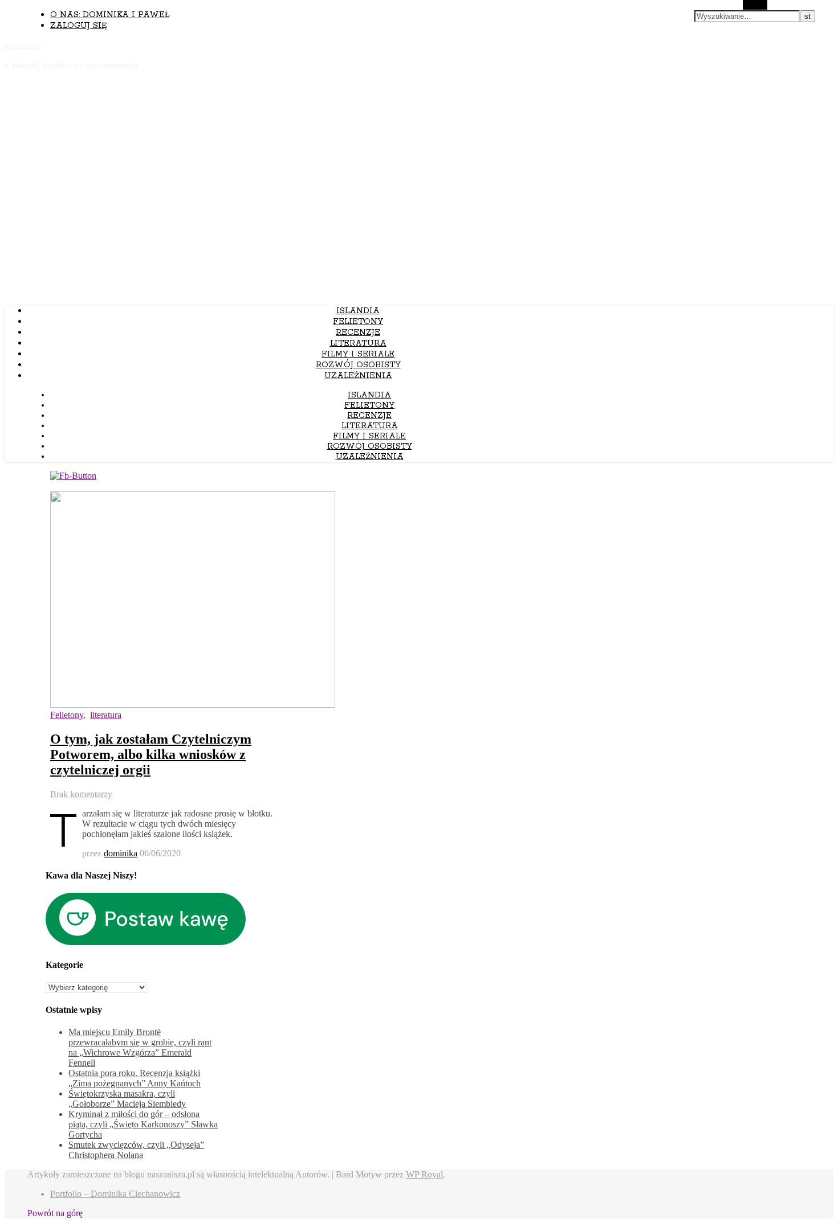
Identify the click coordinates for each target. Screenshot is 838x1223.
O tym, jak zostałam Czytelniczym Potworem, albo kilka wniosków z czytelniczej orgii (150, 754)
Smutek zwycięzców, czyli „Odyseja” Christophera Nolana (136, 1150)
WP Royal (424, 1174)
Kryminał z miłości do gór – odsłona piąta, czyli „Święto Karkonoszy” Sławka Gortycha (143, 1124)
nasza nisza (23, 45)
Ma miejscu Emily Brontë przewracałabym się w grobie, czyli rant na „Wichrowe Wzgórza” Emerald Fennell (139, 1047)
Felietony (358, 322)
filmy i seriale (358, 354)
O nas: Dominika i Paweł (109, 15)
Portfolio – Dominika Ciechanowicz (115, 1194)
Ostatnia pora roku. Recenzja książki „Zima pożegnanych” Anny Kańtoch (134, 1078)
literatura (358, 343)
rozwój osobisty (358, 365)
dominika (120, 853)
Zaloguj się (78, 25)
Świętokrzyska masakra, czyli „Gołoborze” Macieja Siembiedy (127, 1099)
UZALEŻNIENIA (358, 376)
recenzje (358, 332)
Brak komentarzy (81, 794)
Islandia (358, 311)
